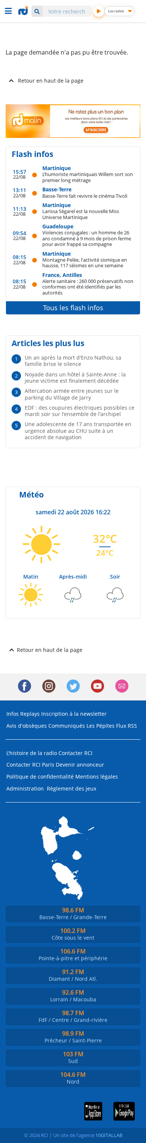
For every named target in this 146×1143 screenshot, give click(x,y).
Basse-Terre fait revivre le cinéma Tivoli (84, 195)
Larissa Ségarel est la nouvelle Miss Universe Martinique (80, 214)
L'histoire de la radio (31, 753)
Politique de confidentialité (40, 776)
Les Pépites (100, 725)
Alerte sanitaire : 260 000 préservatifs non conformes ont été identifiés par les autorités (87, 287)
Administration (25, 788)
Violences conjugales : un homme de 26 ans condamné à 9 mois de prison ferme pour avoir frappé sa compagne (86, 238)
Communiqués (66, 725)
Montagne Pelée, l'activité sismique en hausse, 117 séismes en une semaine (84, 262)
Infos (12, 713)
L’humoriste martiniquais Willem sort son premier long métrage (87, 177)
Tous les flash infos (73, 307)
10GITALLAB (108, 1135)
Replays (30, 713)
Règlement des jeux (71, 788)
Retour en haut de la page (50, 80)
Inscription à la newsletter (74, 713)
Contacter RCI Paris (30, 764)
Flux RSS (126, 725)
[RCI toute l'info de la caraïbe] (23, 10)
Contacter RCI (75, 753)
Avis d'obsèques (26, 725)
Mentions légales (96, 776)
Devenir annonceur (80, 764)
